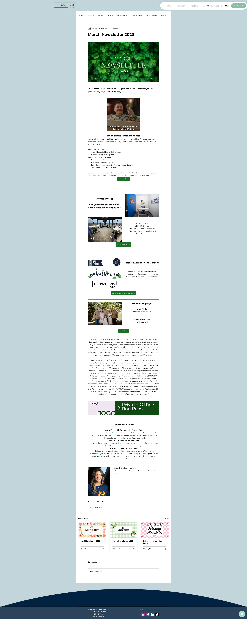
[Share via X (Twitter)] (93, 501)
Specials (100, 15)
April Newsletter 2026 (90, 541)
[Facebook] (148, 614)
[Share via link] (103, 501)
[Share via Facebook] (89, 501)
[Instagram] (143, 614)
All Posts (80, 15)
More (162, 15)
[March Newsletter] (123, 530)
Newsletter (90, 15)
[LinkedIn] (152, 614)
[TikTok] (157, 614)
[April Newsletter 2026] (92, 530)
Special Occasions (151, 15)
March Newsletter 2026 (122, 541)
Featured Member (122, 15)
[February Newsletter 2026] (155, 530)
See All (167, 518)
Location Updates (137, 15)
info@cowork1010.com (99, 616)
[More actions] (158, 28)
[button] (227, 6)
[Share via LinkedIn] (98, 501)
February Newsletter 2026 (152, 542)
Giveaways (109, 15)
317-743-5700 (98, 614)
